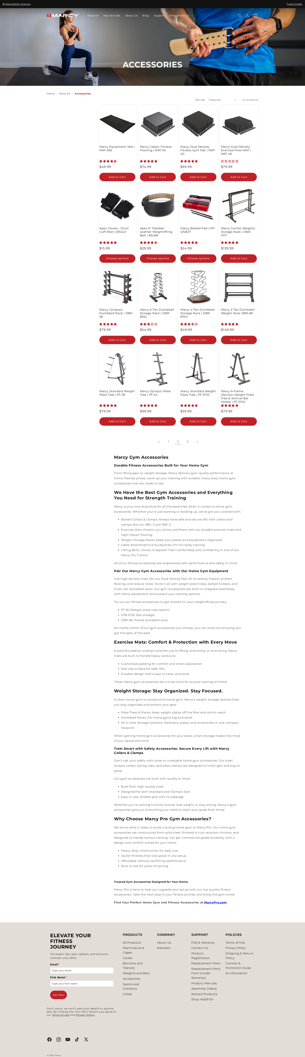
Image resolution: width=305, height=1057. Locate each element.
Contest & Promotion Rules (238, 966)
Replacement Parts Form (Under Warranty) (205, 973)
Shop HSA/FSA (202, 999)
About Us (164, 942)
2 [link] (178, 441)
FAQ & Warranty (203, 942)
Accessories (131, 978)
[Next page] (197, 442)
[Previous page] (159, 442)
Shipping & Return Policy (240, 956)
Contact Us (199, 948)
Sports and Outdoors (131, 986)
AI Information (236, 973)
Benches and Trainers (133, 966)
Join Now (58, 994)
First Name (58, 977)
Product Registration (200, 956)
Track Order (294, 4)
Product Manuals (204, 983)
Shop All (64, 93)
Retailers (163, 948)
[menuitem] (93, 15)
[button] (240, 15)
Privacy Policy (85, 1014)
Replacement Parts (205, 963)
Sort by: (200, 99)
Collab (127, 994)
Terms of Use (60, 1014)
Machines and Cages (133, 950)
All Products (132, 942)
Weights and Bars (136, 973)
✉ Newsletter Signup (16, 4)
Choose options (117, 258)
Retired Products (204, 994)
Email (54, 964)
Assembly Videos (204, 988)
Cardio (128, 958)
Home (51, 93)
